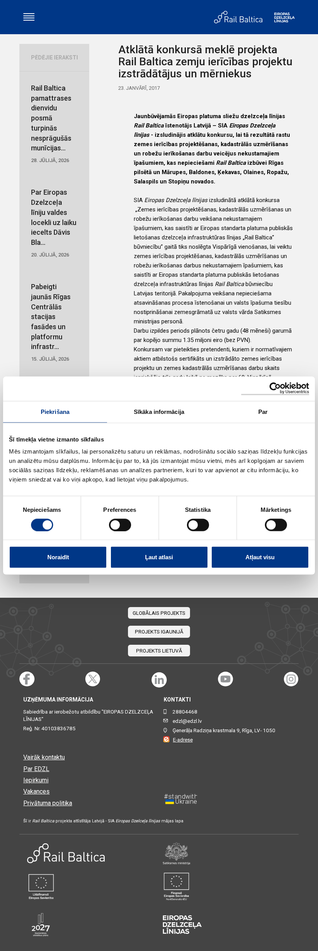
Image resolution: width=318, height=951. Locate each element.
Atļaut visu (260, 557)
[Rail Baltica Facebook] (27, 679)
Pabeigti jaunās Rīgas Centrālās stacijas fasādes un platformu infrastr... (51, 322)
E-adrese (183, 740)
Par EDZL (36, 769)
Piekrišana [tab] (55, 411)
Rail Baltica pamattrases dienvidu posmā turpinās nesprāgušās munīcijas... (51, 123)
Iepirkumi (35, 780)
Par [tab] (263, 411)
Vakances (36, 791)
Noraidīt (58, 557)
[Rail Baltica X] (92, 679)
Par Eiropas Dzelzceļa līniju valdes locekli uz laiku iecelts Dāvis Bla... (53, 222)
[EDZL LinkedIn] (159, 679)
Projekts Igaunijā (159, 632)
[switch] (120, 524)
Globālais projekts (159, 613)
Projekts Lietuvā (159, 651)
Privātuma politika (47, 803)
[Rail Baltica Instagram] (291, 679)
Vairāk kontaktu (44, 757)
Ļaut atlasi (159, 557)
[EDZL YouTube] (225, 679)
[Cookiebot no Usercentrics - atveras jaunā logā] (275, 388)
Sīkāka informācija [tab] (159, 411)
